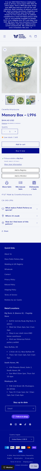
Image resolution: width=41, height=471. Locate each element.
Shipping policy (28, 461)
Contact (8, 274)
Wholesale (8, 269)
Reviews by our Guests (13, 300)
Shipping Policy (10, 290)
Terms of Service (11, 295)
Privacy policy (29, 458)
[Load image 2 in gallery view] (20, 100)
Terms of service (15, 461)
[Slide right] (38, 100)
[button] (4, 36)
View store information (13, 164)
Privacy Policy (10, 279)
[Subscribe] (33, 408)
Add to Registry (20, 170)
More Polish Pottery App (14, 259)
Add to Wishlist (20, 176)
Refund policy (18, 458)
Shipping (4, 123)
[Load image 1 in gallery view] (10, 100)
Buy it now (20, 151)
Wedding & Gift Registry (14, 264)
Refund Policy (10, 285)
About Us (8, 254)
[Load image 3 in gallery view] (30, 100)
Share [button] (6, 231)
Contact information (21, 465)
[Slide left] (2, 100)
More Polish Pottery (19, 455)
